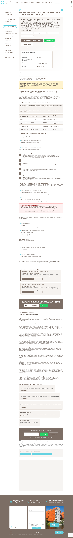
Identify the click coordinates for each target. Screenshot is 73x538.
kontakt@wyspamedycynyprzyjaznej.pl (56, 502)
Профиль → (38, 279)
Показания (38, 2)
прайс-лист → (40, 66)
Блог (46, 2)
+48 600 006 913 (33, 502)
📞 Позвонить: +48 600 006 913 (32, 40)
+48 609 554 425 (39, 502)
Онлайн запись (57, 1)
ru (71, 3)
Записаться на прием (66, 2)
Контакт (51, 2)
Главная (17, 2)
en (71, 2)
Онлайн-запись (27, 44)
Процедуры (32, 2)
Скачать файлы (59, 532)
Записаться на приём (28, 278)
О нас (22, 2)
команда (26, 2)
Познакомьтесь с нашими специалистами (42, 454)
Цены (43, 2)
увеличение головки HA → (25, 111)
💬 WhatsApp (49, 40)
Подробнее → (23, 390)
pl (71, 1)
